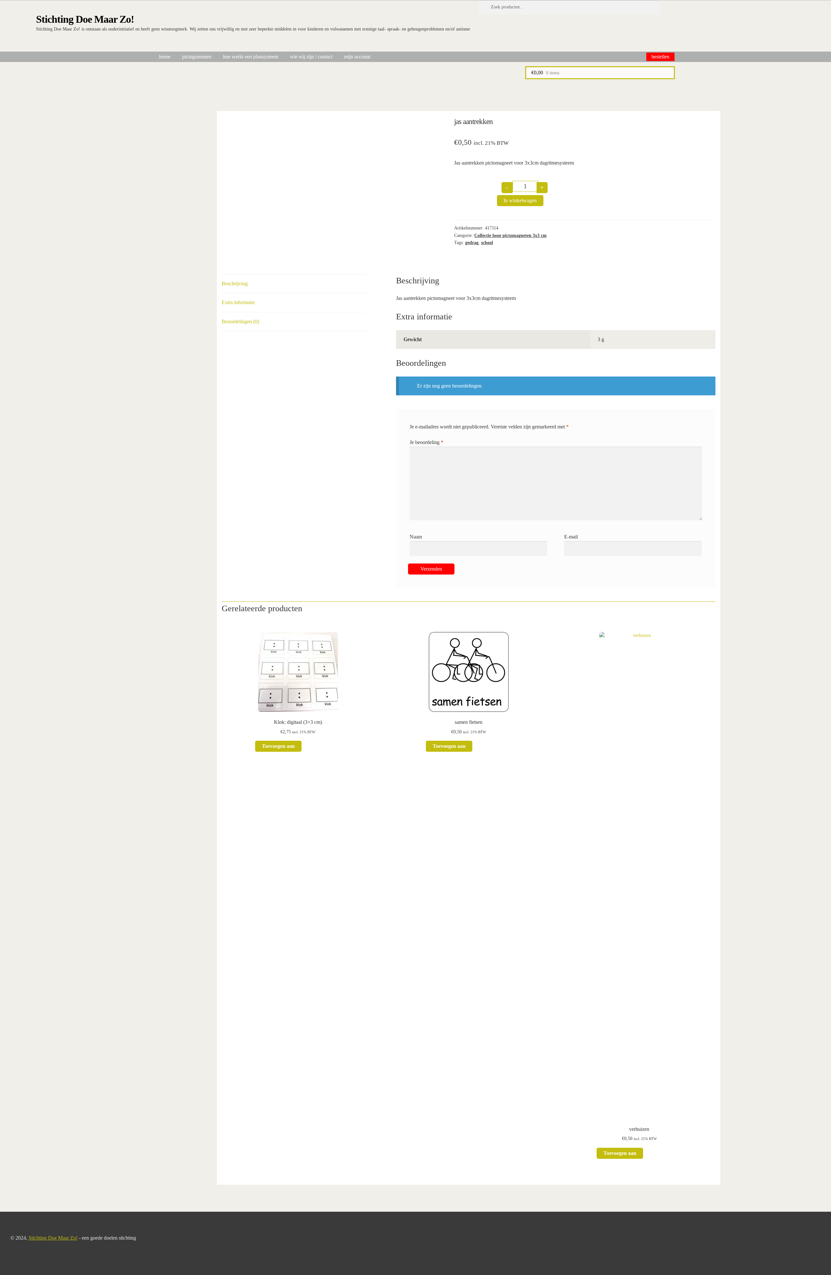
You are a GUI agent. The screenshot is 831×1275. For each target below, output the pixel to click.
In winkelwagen (520, 200)
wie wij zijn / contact (311, 56)
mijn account (357, 56)
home (164, 56)
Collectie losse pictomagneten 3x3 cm (510, 235)
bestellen (660, 56)
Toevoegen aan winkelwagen (278, 747)
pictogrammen (196, 56)
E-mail (571, 536)
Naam (416, 536)
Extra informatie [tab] (238, 302)
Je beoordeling (426, 442)
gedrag (471, 242)
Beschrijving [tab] (235, 283)
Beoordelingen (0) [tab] (240, 321)
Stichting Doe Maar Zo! (85, 19)
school (487, 242)
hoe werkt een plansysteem (250, 56)
